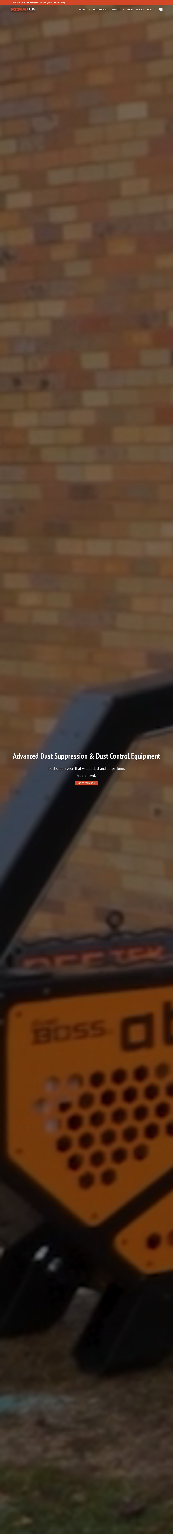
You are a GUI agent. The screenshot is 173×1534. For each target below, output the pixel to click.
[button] (160, 9)
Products (83, 9)
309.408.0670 (19, 2)
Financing (61, 2)
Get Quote (47, 2)
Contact (140, 9)
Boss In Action (99, 9)
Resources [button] (117, 9)
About (130, 9)
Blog (149, 9)
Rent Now (34, 2)
